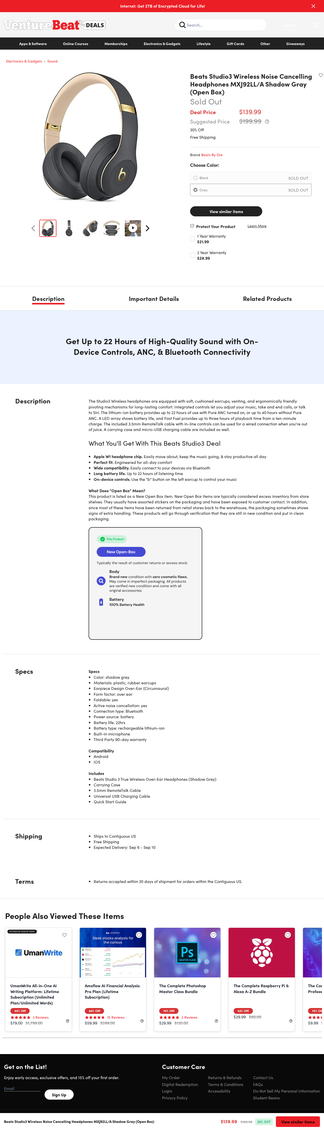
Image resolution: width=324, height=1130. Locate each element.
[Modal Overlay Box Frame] (162, 565)
